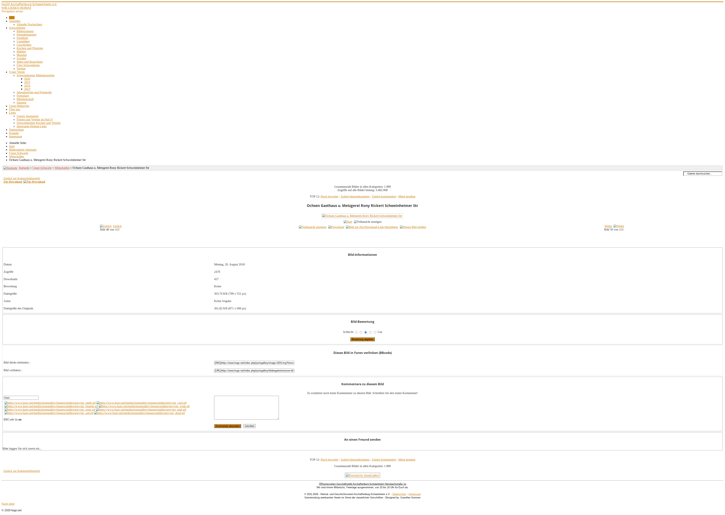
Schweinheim (17, 27)
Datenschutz (16, 129)
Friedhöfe (22, 38)
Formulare (23, 95)
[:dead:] (139, 413)
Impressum (15, 136)
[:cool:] (141, 402)
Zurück (117, 226)
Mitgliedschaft (25, 99)
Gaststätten (23, 41)
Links (12, 112)
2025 (27, 82)
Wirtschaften (62, 167)
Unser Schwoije (42, 167)
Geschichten (24, 44)
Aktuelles (14, 21)
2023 (27, 89)
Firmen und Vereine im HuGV (35, 119)
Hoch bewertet (329, 196)
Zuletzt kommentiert (384, 196)
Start (12, 17)
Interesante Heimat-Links (32, 126)
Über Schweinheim (28, 65)
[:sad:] (49, 413)
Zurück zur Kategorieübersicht (21, 178)
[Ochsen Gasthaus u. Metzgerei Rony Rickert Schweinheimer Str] (363, 217)
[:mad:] (141, 409)
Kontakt (14, 133)
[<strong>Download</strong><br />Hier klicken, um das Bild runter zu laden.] (336, 227)
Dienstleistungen (26, 34)
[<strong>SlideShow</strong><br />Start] (348, 221)
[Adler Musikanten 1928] (366, 240)
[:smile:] (50, 402)
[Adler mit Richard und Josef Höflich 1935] (366, 244)
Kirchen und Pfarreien (30, 48)
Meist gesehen (406, 196)
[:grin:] (51, 406)
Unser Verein (17, 72)
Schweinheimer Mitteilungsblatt (35, 75)
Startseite (24, 167)
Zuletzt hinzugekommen (355, 196)
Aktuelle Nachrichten (29, 24)
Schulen (21, 58)
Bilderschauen (25, 31)
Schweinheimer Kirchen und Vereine (39, 123)
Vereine (21, 68)
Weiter (608, 226)
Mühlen (21, 51)
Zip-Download (13, 181)
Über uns (14, 109)
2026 (27, 78)
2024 (27, 85)
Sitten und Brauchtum (30, 61)
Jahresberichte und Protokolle (34, 92)
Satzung (21, 102)
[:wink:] (144, 406)
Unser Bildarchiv (19, 106)
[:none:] (50, 409)
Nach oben (8, 503)
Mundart (22, 55)
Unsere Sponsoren (28, 116)
